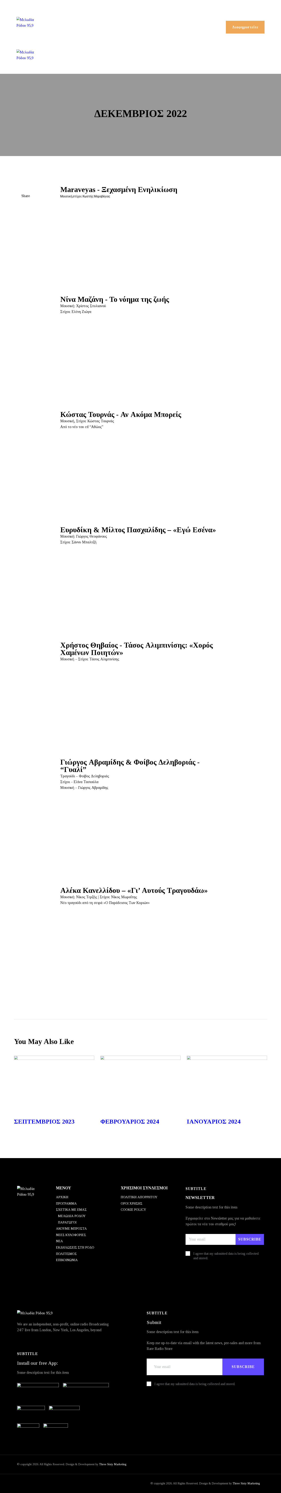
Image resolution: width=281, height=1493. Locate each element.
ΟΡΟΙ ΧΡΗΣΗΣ (131, 1203)
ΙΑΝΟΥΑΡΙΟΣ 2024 (213, 1121)
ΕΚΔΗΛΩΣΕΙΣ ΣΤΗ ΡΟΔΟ (75, 1247)
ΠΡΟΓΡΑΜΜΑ (66, 1203)
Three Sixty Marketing (113, 1464)
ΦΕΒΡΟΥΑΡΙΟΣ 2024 (129, 1121)
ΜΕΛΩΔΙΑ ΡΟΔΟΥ (72, 1216)
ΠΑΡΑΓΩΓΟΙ (67, 1222)
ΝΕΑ (59, 1241)
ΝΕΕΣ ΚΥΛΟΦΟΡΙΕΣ (71, 1235)
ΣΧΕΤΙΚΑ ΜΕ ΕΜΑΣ (71, 1209)
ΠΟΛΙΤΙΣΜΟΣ (66, 1254)
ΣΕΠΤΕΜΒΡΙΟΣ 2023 (44, 1121)
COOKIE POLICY (133, 1209)
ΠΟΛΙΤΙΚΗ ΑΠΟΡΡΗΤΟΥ (139, 1197)
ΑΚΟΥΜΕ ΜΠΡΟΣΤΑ (71, 1228)
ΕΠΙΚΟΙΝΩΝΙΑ (67, 1260)
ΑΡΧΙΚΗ (62, 1197)
